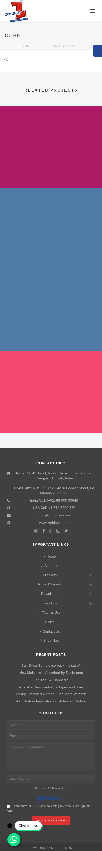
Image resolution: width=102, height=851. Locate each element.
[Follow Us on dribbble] (36, 531)
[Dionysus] (51, 371)
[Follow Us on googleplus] (51, 531)
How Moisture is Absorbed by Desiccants (51, 673)
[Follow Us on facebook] (44, 531)
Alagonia (51, 338)
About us (51, 566)
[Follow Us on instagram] (58, 531)
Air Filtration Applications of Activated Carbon (51, 701)
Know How (50, 603)
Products (50, 575)
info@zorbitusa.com (54, 515)
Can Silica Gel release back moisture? (51, 665)
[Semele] (51, 208)
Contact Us (51, 631)
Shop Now (51, 640)
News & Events (50, 584)
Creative (59, 46)
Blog (51, 622)
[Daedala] (51, 126)
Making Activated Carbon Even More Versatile (51, 694)
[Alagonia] (51, 290)
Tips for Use (51, 612)
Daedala (51, 175)
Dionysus (51, 420)
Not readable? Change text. (51, 788)
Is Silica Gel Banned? (51, 680)
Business (42, 46)
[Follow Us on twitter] (66, 531)
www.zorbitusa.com (54, 523)
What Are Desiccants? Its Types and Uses (51, 687)
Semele (51, 256)
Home (27, 46)
